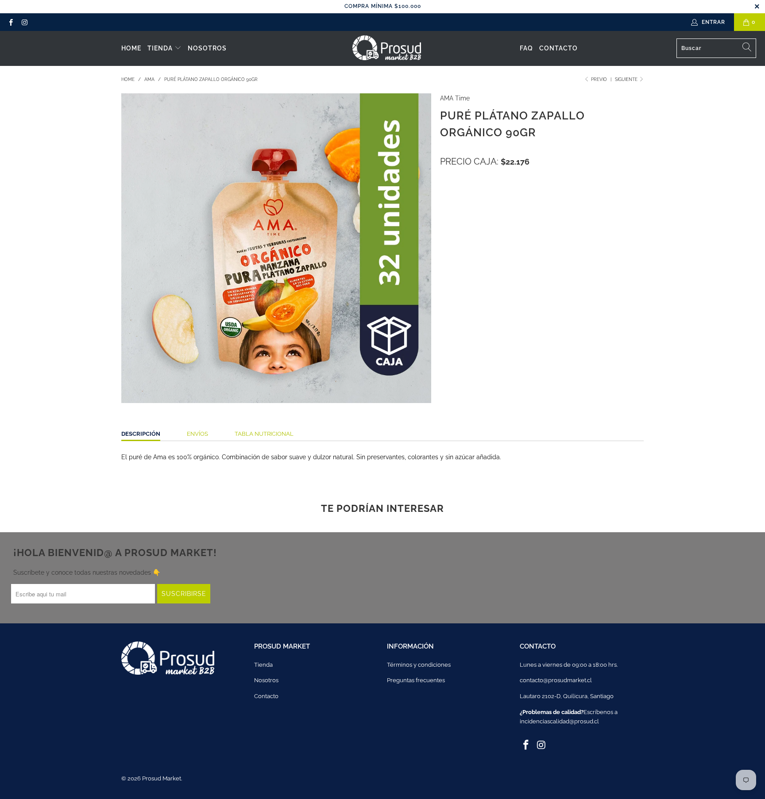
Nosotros (207, 48)
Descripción (140, 433)
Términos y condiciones (419, 664)
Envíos (197, 433)
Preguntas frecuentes (416, 680)
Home (131, 48)
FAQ (526, 48)
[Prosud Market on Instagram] (24, 22)
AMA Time (455, 98)
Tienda (160, 48)
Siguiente (627, 79)
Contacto (558, 48)
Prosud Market (161, 778)
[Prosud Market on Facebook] (10, 22)
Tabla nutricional (264, 433)
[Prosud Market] (386, 48)
